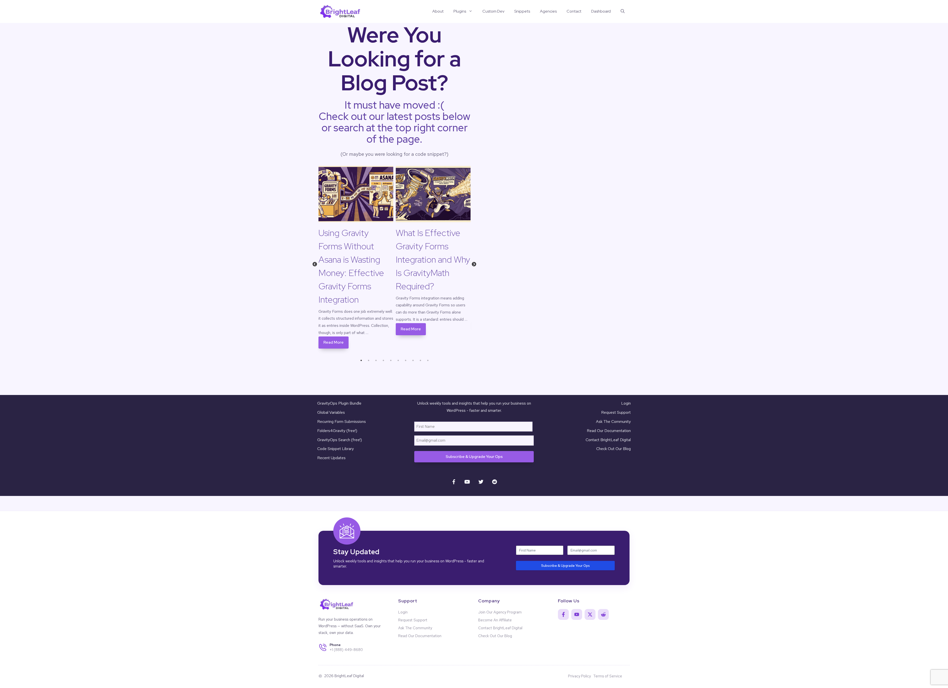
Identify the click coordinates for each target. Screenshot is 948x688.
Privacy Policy (579, 676)
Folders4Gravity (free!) (337, 430)
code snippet (429, 154)
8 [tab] (413, 360)
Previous (315, 265)
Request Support (616, 412)
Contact (574, 11)
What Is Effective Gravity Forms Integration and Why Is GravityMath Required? (433, 259)
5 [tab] (390, 360)
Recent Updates (331, 457)
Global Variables (331, 412)
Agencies (548, 11)
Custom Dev (493, 11)
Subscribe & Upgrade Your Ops (474, 456)
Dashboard (601, 11)
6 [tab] (398, 360)
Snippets (522, 11)
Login (626, 403)
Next (474, 265)
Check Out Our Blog (613, 448)
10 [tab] (427, 360)
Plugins (460, 11)
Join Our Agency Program (500, 612)
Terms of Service (607, 676)
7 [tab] (405, 360)
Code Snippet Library (335, 448)
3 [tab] (376, 360)
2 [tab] (368, 360)
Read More (333, 342)
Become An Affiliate (495, 620)
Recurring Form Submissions (341, 421)
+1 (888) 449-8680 (346, 649)
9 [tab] (420, 360)
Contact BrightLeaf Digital (608, 439)
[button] (623, 11)
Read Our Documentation (609, 430)
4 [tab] (383, 360)
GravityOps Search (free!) (339, 439)
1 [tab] (361, 360)
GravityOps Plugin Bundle (339, 403)
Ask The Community (613, 421)
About (438, 11)
